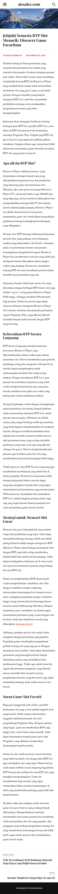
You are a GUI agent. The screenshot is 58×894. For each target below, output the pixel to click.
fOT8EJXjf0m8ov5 (12, 55)
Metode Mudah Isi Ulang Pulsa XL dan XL (31, 877)
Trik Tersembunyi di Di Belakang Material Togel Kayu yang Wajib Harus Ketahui (27, 861)
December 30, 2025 (36, 55)
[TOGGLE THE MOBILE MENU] (5, 4)
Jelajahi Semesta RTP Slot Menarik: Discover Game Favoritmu (25, 40)
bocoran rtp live (24, 624)
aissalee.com (29, 4)
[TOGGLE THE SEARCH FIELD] (53, 4)
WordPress (36, 888)
